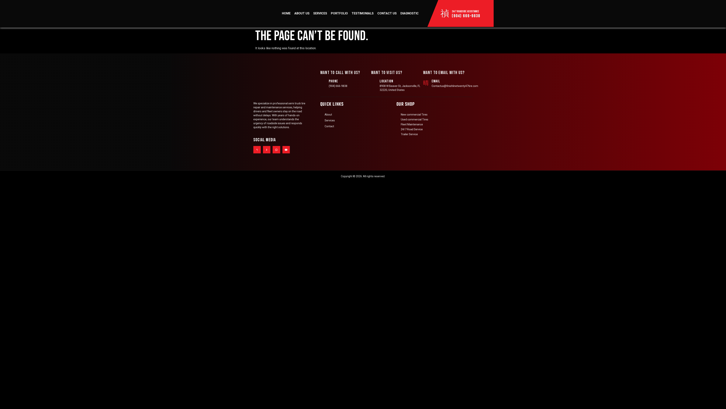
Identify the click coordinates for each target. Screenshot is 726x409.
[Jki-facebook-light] (257, 149)
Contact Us (387, 13)
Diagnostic (409, 13)
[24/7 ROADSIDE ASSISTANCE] (445, 13)
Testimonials (363, 13)
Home (286, 13)
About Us (301, 13)
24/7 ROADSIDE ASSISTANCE (465, 11)
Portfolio (339, 13)
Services (320, 13)
